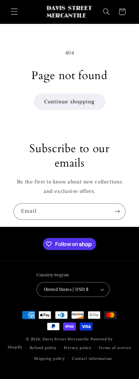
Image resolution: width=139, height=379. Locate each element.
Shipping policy (49, 358)
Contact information (92, 358)
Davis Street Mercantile (66, 339)
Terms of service (115, 347)
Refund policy (43, 347)
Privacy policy (78, 347)
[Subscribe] (117, 211)
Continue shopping (69, 101)
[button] (14, 12)
